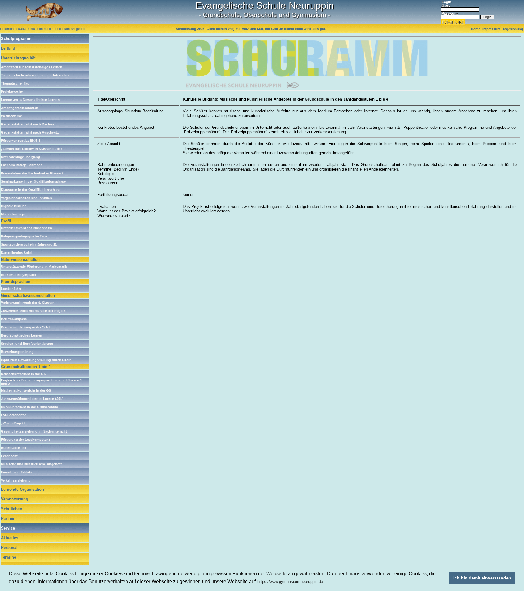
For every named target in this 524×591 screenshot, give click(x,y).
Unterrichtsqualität (18, 58)
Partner (8, 518)
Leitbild (8, 48)
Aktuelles (9, 538)
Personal (9, 547)
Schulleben (11, 508)
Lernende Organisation (22, 489)
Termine (8, 557)
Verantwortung (14, 499)
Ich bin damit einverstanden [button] (482, 578)
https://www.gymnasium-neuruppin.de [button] (290, 581)
